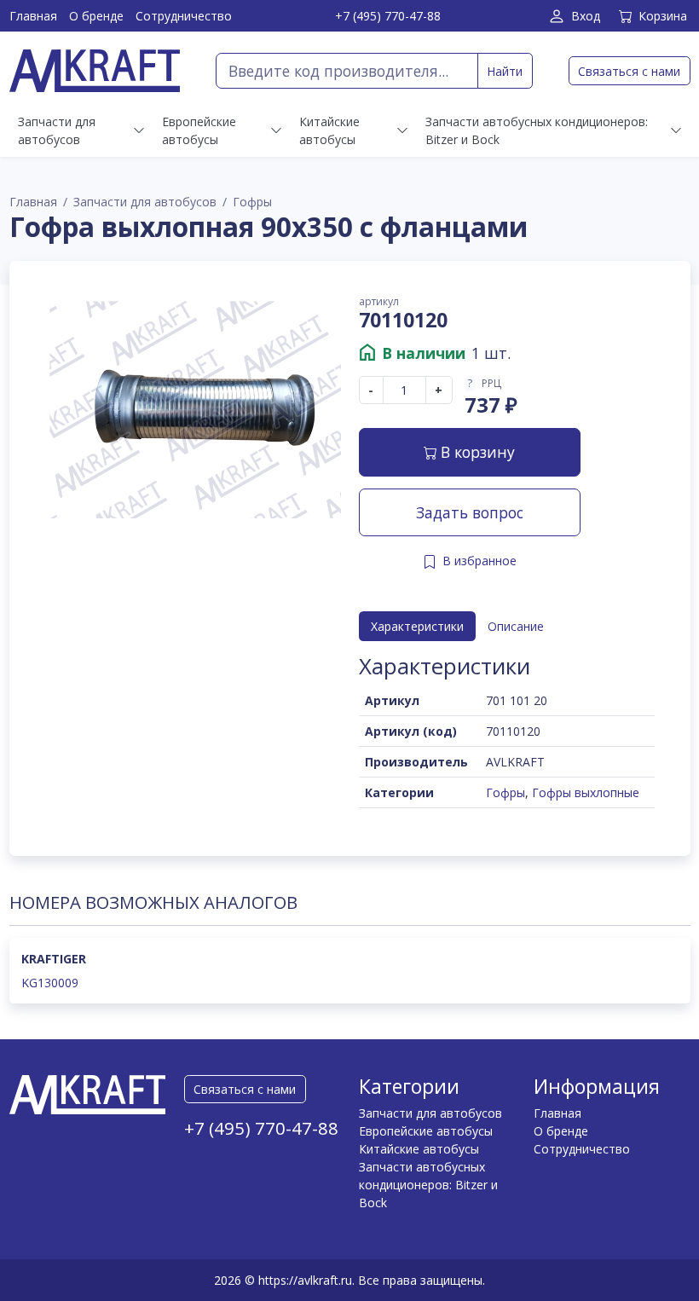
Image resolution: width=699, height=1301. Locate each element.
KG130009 (49, 982)
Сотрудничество (184, 16)
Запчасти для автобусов (145, 202)
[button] (491, 383)
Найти (505, 71)
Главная (33, 16)
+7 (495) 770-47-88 (388, 16)
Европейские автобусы (426, 1131)
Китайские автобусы (419, 1149)
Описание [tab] (516, 626)
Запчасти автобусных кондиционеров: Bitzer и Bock (428, 1185)
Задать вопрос (469, 512)
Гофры (252, 202)
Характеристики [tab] (417, 626)
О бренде (96, 16)
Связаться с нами (629, 71)
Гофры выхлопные (585, 792)
